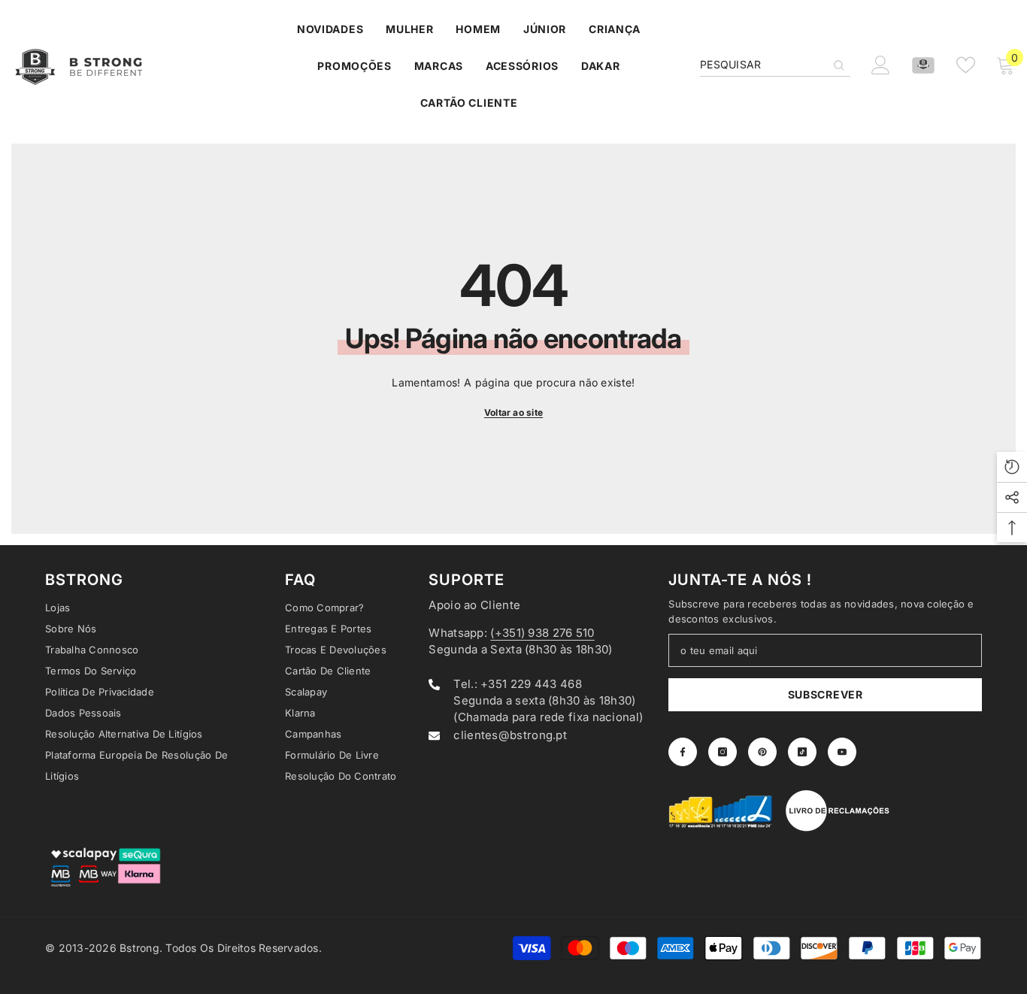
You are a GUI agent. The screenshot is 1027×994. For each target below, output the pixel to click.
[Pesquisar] (775, 65)
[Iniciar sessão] (880, 65)
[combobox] (763, 64)
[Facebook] (682, 752)
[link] (721, 810)
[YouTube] (842, 752)
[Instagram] (722, 752)
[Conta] (923, 65)
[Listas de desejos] (965, 65)
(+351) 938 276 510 (542, 633)
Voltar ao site (513, 412)
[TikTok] (802, 752)
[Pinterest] (762, 752)
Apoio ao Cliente (474, 605)
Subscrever (825, 694)
